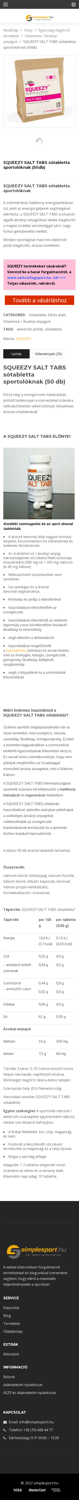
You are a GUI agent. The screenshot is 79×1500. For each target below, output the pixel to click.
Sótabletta (37, 314)
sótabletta (53, 329)
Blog (7, 1315)
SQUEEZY (23, 338)
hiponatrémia (16, 650)
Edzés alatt (57, 314)
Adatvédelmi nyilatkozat (22, 1384)
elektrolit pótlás (30, 329)
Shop (28, 30)
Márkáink (11, 1354)
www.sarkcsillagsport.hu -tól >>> (36, 277)
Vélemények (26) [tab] (48, 353)
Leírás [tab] (16, 353)
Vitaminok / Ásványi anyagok (27, 321)
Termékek (11, 1323)
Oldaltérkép (13, 1331)
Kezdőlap (10, 30)
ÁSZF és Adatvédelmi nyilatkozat (29, 1392)
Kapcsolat (11, 1307)
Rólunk (9, 1376)
